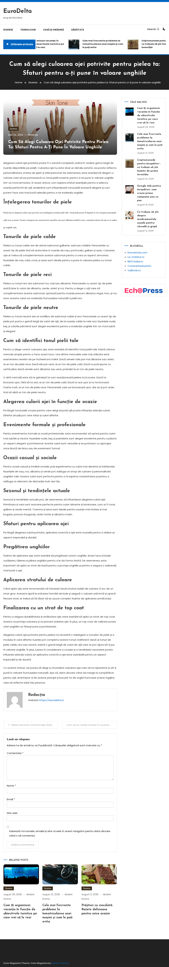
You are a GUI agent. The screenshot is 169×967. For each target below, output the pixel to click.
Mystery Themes (60, 963)
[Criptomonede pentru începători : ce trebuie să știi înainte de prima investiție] (129, 163)
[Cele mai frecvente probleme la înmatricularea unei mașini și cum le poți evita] (129, 137)
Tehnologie (28, 29)
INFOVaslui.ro (135, 261)
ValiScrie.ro (134, 270)
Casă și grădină (53, 29)
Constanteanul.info (139, 266)
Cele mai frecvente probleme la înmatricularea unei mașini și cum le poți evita (98, 44)
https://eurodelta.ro (51, 700)
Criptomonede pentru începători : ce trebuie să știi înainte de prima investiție (149, 167)
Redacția (33, 134)
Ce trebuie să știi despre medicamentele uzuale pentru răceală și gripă (147, 219)
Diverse (8, 29)
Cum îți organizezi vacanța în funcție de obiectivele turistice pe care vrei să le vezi (39, 44)
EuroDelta (17, 11)
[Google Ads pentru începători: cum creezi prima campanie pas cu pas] (129, 189)
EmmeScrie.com (137, 252)
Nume (11, 785)
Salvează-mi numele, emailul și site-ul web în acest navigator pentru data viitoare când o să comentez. (59, 833)
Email (11, 799)
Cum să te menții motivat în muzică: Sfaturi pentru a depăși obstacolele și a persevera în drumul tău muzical (92, 725)
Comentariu (15, 753)
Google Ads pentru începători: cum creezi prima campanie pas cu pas (149, 193)
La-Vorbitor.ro (136, 257)
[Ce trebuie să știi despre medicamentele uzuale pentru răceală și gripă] (129, 215)
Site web (12, 813)
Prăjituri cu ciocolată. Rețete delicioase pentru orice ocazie (97, 909)
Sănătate (77, 29)
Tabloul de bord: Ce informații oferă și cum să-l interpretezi (34, 725)
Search (151, 29)
